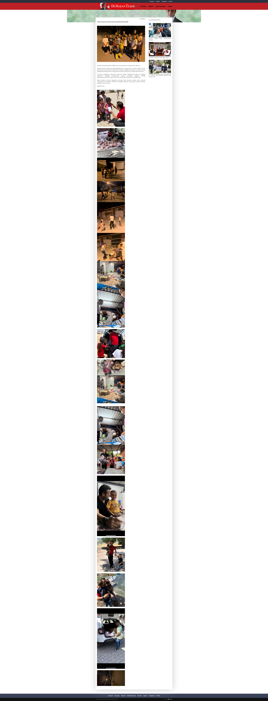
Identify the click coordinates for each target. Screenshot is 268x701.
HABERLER (150, 6)
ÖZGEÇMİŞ (143, 6)
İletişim (170, 1)
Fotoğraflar (164, 1)
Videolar (158, 1)
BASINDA (170, 6)
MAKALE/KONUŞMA (160, 6)
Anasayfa (151, 1)
